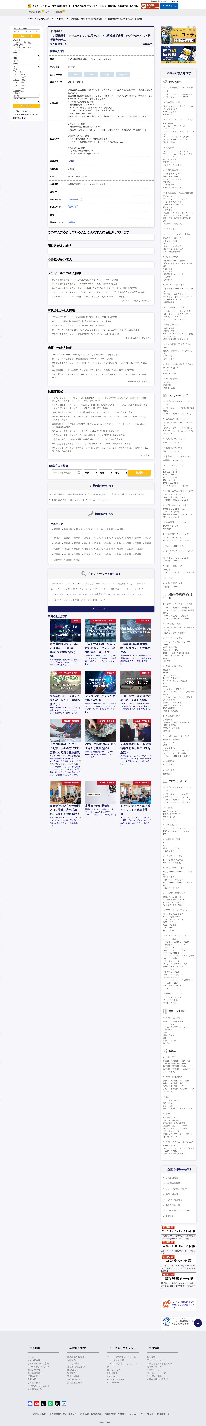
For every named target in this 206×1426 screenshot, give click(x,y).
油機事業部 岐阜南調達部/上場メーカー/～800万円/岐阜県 (78, 325)
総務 (165, 686)
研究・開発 (171, 1057)
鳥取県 (99, 549)
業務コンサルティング (176, 447)
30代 (23, 48)
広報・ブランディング (172, 1041)
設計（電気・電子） (171, 1100)
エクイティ (120, 594)
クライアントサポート (172, 703)
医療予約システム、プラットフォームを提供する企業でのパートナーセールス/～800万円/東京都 (94, 288)
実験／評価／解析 (174, 1077)
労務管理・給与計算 (171, 728)
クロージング (99, 600)
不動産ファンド (169, 162)
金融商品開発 (168, 302)
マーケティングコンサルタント (176, 558)
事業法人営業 (168, 331)
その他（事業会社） (171, 711)
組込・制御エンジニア (172, 986)
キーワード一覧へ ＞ (101, 609)
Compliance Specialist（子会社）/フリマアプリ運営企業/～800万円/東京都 (84, 354)
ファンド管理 (168, 185)
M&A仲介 (167, 529)
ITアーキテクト (169, 480)
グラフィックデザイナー (173, 1021)
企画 (165, 683)
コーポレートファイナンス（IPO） (177, 137)
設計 (168, 1096)
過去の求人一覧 (35, 1389)
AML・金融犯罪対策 (171, 252)
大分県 (128, 554)
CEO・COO (168, 765)
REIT (69, 594)
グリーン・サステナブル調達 (175, 1128)
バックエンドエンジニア (173, 947)
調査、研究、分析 (174, 566)
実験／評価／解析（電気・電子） (176, 1081)
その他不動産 (168, 229)
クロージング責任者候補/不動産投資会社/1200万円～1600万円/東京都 (82, 359)
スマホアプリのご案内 (38, 1386)
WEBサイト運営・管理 (172, 905)
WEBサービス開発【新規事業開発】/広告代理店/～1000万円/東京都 (81, 321)
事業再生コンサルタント (173, 460)
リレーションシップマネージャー (176, 314)
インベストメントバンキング (179, 119)
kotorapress (112, 1376)
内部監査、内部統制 (171, 740)
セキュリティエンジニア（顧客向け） (178, 980)
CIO (164, 846)
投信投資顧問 (172, 170)
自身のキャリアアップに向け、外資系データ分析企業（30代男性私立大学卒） (86, 431)
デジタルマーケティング (173, 919)
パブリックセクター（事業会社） (176, 608)
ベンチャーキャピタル (172, 165)
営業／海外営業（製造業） (174, 1154)
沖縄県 (69, 559)
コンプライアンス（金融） (174, 249)
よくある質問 (34, 1382)
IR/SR (165, 673)
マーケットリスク (170, 243)
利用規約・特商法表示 (90, 1414)
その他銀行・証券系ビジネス (179, 344)
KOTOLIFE (112, 1373)
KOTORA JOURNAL (116, 1379)
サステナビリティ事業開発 (174, 633)
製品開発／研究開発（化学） (175, 1066)
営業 (165, 1032)
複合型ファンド (169, 159)
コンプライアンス (170, 748)
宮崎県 (138, 554)
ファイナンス (135, 594)
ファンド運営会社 (136, 494)
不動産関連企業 (59, 500)
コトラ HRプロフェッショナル (121, 1357)
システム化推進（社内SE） (174, 900)
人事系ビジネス (173, 716)
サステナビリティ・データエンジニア (178, 828)
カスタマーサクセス (171, 888)
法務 (165, 745)
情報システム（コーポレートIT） (176, 897)
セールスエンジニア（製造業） (176, 1145)
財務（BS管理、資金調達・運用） (177, 653)
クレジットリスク (170, 241)
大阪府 (71, 161)
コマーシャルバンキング (177, 307)
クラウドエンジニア (171, 961)
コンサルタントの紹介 (38, 1366)
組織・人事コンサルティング (179, 491)
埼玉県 (79, 529)
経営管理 (170, 761)
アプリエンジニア (170, 988)
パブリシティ (153, 1370)
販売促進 (167, 1043)
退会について (163, 1414)
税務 (165, 658)
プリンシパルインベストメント (176, 151)
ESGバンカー (168, 114)
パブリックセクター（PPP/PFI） (176, 97)
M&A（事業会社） (170, 708)
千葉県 (89, 529)
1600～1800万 (20, 85)
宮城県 (87, 538)
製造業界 (71, 1373)
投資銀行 (100, 594)
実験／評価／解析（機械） (174, 1083)
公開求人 (18, 43)
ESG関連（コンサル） (176, 419)
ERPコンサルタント (171, 472)
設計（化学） (168, 1106)
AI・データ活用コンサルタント (176, 486)
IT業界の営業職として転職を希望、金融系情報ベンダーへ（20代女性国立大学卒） (88, 439)
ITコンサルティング (175, 465)
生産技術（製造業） (171, 1120)
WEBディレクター (170, 925)
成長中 (72, 222)
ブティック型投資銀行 (97, 494)
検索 (139, 473)
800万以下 (19, 72)
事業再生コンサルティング (178, 456)
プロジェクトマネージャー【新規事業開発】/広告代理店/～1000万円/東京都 (85, 334)
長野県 (77, 543)
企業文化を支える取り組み (159, 1363)
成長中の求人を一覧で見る (138, 381)
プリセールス (59, 19)
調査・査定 (167, 271)
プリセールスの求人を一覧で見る (135, 301)
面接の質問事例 (35, 1373)
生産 (168, 1114)
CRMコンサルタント (171, 475)
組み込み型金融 (169, 373)
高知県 (87, 554)
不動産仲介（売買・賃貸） (174, 224)
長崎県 (107, 554)
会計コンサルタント (171, 512)
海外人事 (167, 731)
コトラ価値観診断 (115, 1360)
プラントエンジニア (171, 1131)
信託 (165, 348)
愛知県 (99, 529)
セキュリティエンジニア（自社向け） (178, 756)
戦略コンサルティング (176, 438)
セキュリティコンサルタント (175, 546)
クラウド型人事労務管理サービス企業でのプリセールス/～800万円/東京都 (84, 284)
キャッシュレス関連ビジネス (179, 364)
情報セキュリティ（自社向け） (176, 750)
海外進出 (170, 770)
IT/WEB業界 (73, 1370)
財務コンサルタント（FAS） (175, 509)
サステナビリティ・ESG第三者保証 (177, 428)
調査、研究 (167, 570)
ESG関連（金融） (174, 102)
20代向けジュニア (75, 1379)
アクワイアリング (170, 368)
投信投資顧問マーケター (173, 187)
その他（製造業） (170, 1137)
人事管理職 (167, 720)
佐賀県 (97, 554)
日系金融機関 (58, 494)
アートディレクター (171, 1024)
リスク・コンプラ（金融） (178, 234)
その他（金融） (173, 378)
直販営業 (167, 277)
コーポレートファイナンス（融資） (177, 311)
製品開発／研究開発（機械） (175, 1063)
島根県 (109, 549)
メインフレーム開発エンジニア (176, 942)
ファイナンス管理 (174, 638)
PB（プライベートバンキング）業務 (178, 334)
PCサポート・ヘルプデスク (174, 902)
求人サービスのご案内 (38, 1363)
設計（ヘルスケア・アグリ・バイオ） (178, 1109)
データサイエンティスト (173, 997)
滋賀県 (67, 549)
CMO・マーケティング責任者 (175, 681)
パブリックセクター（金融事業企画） (178, 94)
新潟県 (67, 543)
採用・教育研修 (169, 725)
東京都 (57, 529)
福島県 (117, 538)
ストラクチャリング (60, 589)
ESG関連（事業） (174, 624)
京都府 (57, 549)
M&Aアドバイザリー (171, 526)
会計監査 (167, 661)
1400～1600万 (20, 83)
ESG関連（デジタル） (176, 824)
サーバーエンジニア (171, 977)
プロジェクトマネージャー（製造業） (178, 1134)
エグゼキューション (82, 589)
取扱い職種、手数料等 (115, 1414)
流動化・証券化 (169, 142)
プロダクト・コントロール (174, 655)
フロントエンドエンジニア (174, 945)
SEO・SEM (168, 928)
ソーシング (100, 589)
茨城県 (128, 538)
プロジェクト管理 (174, 856)
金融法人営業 (168, 328)
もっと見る (144, 455)
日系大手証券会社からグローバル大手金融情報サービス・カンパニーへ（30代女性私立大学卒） (94, 412)
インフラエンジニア (171, 972)
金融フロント (172, 324)
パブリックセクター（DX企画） (176, 794)
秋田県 (97, 538)
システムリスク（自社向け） (175, 753)
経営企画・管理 (173, 839)
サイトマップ (147, 1414)
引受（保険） (168, 269)
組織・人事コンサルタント (174, 495)
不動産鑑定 (167, 207)
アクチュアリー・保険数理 (174, 261)
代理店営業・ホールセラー (174, 274)
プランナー (167, 1030)
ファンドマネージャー (172, 174)
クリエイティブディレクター (175, 1027)
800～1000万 (20, 74)
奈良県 (77, 549)
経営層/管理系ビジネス (78, 1366)
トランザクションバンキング (175, 317)
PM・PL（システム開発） (174, 860)
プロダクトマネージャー (173, 705)
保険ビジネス (172, 257)
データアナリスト (170, 1003)
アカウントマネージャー (173, 880)
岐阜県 (117, 543)
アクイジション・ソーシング (175, 199)
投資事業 (170, 147)
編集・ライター (169, 1035)
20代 (17, 48)
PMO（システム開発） (172, 863)
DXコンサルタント (171, 483)
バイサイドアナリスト (172, 179)
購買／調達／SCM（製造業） (175, 1123)
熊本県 (117, 554)
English (175, 1)
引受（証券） (168, 356)
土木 (165, 226)
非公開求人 (29, 43)
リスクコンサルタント (172, 538)
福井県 (107, 543)
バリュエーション (136, 583)
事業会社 (73, 207)
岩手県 (77, 538)
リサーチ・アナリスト (172, 299)
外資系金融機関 (75, 494)
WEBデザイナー (169, 922)
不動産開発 (167, 210)
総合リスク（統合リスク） (174, 238)
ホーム (31, 1357)
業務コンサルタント (171, 451)
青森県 (67, 538)
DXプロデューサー (171, 811)
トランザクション (59, 600)
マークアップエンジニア (173, 914)
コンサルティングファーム (82, 500)
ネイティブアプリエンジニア (175, 964)
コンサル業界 (73, 1363)
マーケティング (169, 675)
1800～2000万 (20, 88)
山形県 (107, 538)
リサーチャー (168, 578)
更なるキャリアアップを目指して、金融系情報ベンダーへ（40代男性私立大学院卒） (89, 435)
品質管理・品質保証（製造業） (176, 1126)
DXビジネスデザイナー (172, 814)
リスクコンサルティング (177, 534)
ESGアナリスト (169, 112)
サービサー (167, 382)
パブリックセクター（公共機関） (176, 619)
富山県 (87, 543)
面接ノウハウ (34, 1370)
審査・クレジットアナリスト (175, 319)
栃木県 (138, 538)
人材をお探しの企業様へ (160, 1)
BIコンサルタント (170, 477)
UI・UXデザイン (170, 930)
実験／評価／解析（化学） (174, 1086)
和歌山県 (88, 549)
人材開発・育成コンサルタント (176, 500)
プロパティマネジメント (173, 205)
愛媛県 (77, 554)
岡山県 (120, 549)
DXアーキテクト (170, 817)
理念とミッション (155, 1360)
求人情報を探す (43, 19)
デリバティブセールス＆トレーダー (177, 297)
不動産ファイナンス (171, 196)
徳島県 (57, 554)
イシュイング (168, 371)
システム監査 (168, 742)
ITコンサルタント (170, 469)
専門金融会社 (117, 494)
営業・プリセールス (175, 868)
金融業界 (71, 1360)
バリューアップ (86, 583)
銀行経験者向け (74, 1382)
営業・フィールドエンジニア (179, 1142)
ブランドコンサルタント (173, 561)
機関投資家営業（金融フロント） (176, 339)
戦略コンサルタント (171, 442)
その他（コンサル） (175, 583)
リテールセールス (170, 336)
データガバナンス (170, 1000)
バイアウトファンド (106, 583)
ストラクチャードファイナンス (176, 140)
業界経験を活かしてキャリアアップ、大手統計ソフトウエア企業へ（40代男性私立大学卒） (92, 443)
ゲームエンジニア (170, 983)
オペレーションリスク (172, 246)
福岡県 (120, 529)
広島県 (130, 549)
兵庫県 (148, 543)
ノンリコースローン (80, 600)
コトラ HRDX (113, 1370)
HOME (30, 19)
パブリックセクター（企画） (179, 604)
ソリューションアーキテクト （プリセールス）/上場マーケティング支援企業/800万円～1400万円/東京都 (98, 292)
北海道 (57, 538)
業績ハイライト (154, 1366)
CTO (165, 843)
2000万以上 (19, 91)
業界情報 (32, 1379)
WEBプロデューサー (171, 917)
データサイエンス (174, 993)
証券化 (122, 583)
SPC (110, 594)
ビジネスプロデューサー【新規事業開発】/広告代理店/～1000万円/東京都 (84, 317)
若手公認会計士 (74, 1376)
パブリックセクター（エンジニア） (177, 800)
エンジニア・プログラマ (177, 935)
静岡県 (128, 543)
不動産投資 (113, 589)
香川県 (67, 554)
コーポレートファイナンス (63, 583)
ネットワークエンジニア (173, 975)
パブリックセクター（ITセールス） (177, 802)
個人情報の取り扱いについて (63, 1414)
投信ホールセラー (170, 177)
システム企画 (168, 851)
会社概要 (151, 1357)
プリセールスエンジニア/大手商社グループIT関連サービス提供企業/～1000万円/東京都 (90, 296)
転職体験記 (33, 1376)
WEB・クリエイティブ (176, 910)
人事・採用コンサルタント (174, 497)
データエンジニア (170, 969)
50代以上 (18, 50)
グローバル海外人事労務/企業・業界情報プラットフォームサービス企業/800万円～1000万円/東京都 (95, 330)
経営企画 (167, 670)
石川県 (97, 543)
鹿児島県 (58, 559)
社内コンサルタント (171, 848)
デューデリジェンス (83, 594)
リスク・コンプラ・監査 (177, 736)
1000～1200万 (20, 77)
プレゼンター (168, 182)
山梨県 (57, 543)
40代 (30, 48)
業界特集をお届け (75, 1357)
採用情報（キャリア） (157, 1373)
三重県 (138, 543)
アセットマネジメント (172, 202)
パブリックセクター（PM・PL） (176, 797)
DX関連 (169, 807)
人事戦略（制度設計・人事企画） (176, 722)
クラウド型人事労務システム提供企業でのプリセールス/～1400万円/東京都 (85, 280)
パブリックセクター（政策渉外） (176, 616)
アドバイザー (57, 594)
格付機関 (167, 385)
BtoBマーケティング (171, 678)
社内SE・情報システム (176, 893)
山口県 (140, 549)
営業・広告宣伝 (173, 1018)
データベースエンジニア (173, 967)
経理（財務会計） (170, 647)
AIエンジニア (168, 819)
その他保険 (167, 280)
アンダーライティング (132, 589)
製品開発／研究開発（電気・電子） (177, 1061)
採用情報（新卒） (155, 1376)
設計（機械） (168, 1103)
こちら (24, 118)
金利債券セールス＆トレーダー (176, 294)
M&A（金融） (168, 123)
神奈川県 (68, 529)
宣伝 (165, 1038)
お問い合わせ (39, 1414)
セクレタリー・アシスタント (175, 689)
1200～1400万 (20, 80)
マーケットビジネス (175, 285)
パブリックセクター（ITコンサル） (177, 414)
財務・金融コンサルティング (179, 505)
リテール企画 (168, 359)
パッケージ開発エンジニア (174, 939)
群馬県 (148, 538)
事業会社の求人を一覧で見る (137, 338)
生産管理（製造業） (171, 1117)
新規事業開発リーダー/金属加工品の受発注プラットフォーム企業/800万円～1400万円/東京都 (93, 370)
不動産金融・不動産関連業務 (179, 192)
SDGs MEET (113, 1382)
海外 (78, 559)
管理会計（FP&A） (171, 650)
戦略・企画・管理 (174, 666)
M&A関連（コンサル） (176, 522)
